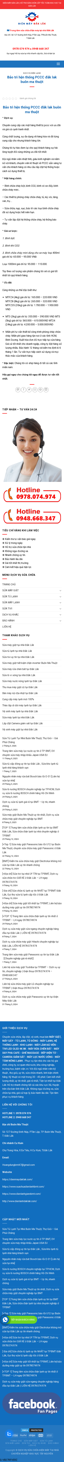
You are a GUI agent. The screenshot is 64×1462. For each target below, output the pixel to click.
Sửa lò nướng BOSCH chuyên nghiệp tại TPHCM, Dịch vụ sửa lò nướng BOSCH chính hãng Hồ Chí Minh (31, 1271)
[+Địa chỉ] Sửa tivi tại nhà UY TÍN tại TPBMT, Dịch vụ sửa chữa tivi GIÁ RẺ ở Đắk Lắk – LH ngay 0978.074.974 (30, 877)
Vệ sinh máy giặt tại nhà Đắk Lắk (20, 729)
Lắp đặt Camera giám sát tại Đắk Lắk (22, 723)
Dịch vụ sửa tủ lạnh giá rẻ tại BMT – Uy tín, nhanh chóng (28, 1281)
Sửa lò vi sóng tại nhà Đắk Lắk (18, 675)
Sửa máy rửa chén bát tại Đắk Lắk (20, 669)
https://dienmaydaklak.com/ (17, 1179)
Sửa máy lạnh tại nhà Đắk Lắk (18, 717)
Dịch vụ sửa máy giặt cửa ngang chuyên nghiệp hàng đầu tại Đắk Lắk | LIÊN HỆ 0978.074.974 (30, 1383)
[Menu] (58, 64)
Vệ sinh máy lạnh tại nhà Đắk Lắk (20, 711)
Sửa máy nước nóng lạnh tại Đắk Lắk (22, 681)
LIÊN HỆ (6, 626)
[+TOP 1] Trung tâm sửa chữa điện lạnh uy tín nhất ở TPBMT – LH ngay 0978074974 (30, 1373)
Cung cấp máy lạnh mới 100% (18, 699)
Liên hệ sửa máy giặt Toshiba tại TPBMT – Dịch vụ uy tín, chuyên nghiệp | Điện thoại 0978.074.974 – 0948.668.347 (31, 971)
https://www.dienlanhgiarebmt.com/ (21, 1193)
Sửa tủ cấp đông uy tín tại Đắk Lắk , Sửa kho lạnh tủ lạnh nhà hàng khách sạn (30, 1251)
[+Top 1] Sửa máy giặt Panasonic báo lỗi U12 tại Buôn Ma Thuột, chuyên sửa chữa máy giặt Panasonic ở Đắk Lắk (31, 848)
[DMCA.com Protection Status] (32, 1430)
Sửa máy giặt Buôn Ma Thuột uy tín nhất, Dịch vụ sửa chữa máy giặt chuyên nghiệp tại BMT (30, 1291)
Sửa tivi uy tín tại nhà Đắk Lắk (18, 657)
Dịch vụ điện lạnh (32, 73)
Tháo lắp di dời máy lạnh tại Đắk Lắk (22, 705)
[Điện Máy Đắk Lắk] (32, 18)
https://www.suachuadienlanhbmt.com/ (23, 1186)
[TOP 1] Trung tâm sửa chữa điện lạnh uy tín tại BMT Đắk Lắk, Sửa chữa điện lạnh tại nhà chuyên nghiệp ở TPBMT (30, 831)
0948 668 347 (40, 48)
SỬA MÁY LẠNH (11, 602)
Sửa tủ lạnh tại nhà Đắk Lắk (17, 650)
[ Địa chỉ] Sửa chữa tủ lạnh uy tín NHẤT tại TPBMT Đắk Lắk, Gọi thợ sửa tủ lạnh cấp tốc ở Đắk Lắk (31, 1353)
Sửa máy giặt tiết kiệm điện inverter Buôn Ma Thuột (29, 663)
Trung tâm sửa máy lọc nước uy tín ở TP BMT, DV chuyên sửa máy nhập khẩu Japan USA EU (28, 1241)
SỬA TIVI (7, 608)
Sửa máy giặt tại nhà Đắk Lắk (18, 645)
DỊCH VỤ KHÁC (10, 614)
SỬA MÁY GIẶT (10, 590)
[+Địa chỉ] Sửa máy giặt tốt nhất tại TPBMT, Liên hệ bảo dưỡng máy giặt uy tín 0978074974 (32, 1363)
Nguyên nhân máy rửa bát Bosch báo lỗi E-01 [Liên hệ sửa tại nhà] (31, 1261)
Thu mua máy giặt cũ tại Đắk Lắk (20, 687)
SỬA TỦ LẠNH (10, 596)
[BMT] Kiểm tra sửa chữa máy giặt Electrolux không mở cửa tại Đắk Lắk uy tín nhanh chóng (31, 1329)
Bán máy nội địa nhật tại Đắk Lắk (20, 693)
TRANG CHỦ (9, 584)
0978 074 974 (21, 48)
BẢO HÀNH (8, 620)
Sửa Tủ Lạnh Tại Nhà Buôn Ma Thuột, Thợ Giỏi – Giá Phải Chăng (30, 1231)
